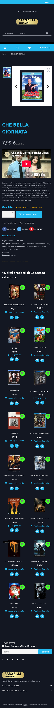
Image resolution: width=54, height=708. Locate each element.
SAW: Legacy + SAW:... (39, 603)
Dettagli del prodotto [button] (15, 261)
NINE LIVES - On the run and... (14, 475)
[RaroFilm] (27, 21)
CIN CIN (14, 348)
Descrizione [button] (8, 235)
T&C (18, 11)
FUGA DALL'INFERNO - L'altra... (14, 519)
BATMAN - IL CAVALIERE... (39, 561)
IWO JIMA (14, 433)
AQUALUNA (14, 603)
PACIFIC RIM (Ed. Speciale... (40, 475)
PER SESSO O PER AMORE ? (40, 304)
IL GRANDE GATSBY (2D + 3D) (39, 433)
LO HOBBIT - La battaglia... (39, 391)
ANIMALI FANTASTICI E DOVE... (40, 518)
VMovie (25, 705)
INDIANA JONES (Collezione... (14, 305)
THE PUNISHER (14, 390)
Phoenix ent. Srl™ (35, 704)
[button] (46, 2)
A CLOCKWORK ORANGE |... (14, 561)
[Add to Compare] (12, 317)
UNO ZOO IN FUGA (40, 348)
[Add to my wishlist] (17, 317)
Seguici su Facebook (30, 11)
